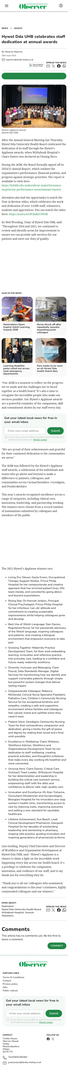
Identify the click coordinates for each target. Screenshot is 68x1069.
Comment (57, 945)
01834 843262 (19, 1057)
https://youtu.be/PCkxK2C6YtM (28, 214)
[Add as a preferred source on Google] (36, 65)
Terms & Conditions (13, 977)
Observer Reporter (14, 51)
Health (18, 28)
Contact (7, 980)
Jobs (5, 987)
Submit (55, 431)
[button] (7, 6)
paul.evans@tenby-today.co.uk (24, 1062)
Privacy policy (10, 984)
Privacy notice (40, 439)
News (5, 28)
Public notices (10, 990)
